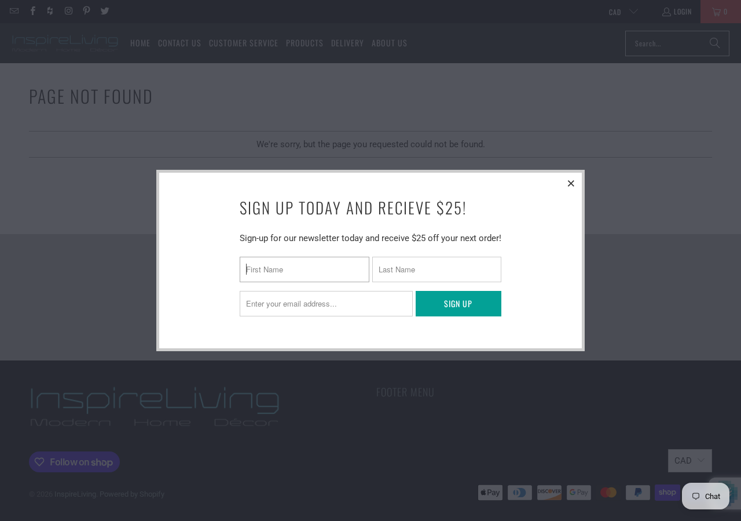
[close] (571, 183)
